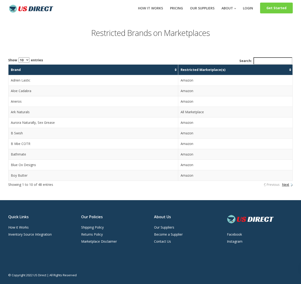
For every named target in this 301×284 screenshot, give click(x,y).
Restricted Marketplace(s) (203, 69)
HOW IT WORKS (150, 8)
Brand (16, 69)
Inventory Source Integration (30, 234)
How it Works (18, 227)
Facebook (234, 234)
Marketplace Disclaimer (99, 241)
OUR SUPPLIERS (202, 8)
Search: (245, 60)
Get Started (276, 8)
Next (285, 184)
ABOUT (227, 8)
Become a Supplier (168, 234)
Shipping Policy (92, 227)
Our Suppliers (164, 227)
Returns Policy (92, 234)
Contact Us (162, 241)
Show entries (25, 60)
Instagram (234, 241)
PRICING (176, 8)
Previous (273, 184)
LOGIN (248, 8)
